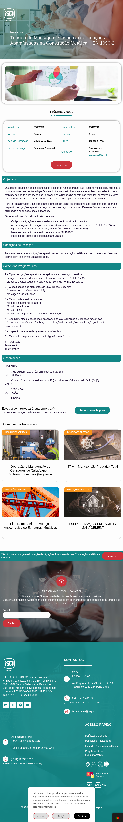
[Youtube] (27, 705)
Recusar (40, 816)
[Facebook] (20, 705)
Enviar (11, 623)
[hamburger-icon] (116, 15)
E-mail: (7, 610)
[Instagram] (13, 705)
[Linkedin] (6, 705)
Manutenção (17, 32)
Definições (61, 816)
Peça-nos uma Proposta (92, 410)
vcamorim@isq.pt (98, 155)
